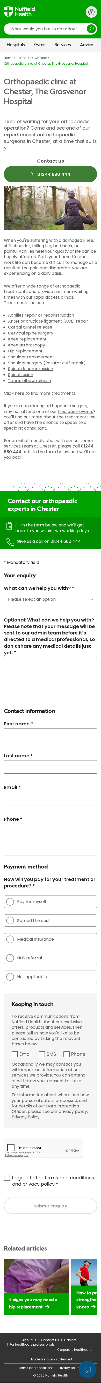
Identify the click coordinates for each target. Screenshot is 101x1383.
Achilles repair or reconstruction (41, 315)
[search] (50, 29)
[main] (50, 692)
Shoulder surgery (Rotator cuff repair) (47, 363)
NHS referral (29, 958)
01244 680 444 (66, 541)
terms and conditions (69, 1177)
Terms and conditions (36, 1368)
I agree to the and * (53, 1180)
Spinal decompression (30, 369)
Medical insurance (35, 939)
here (19, 393)
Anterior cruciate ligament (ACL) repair (48, 321)
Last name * (18, 755)
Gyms (39, 45)
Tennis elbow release (29, 381)
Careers (70, 1340)
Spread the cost (33, 921)
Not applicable (32, 977)
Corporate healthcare (74, 1349)
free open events (75, 412)
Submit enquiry (51, 1206)
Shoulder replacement (31, 357)
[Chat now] (87, 1369)
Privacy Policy (26, 1117)
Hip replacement (25, 351)
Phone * (13, 819)
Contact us (50, 1340)
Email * (12, 787)
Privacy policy (69, 1368)
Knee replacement (27, 339)
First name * (18, 723)
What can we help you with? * (39, 588)
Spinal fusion (20, 375)
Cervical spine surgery (30, 333)
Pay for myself (31, 902)
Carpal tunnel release (30, 327)
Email (25, 1054)
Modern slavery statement (51, 1359)
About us (29, 1340)
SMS (51, 1054)
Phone (78, 1054)
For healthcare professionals (32, 1344)
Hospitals (16, 45)
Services (63, 45)
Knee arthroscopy (26, 345)
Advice (86, 45)
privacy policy (39, 1184)
